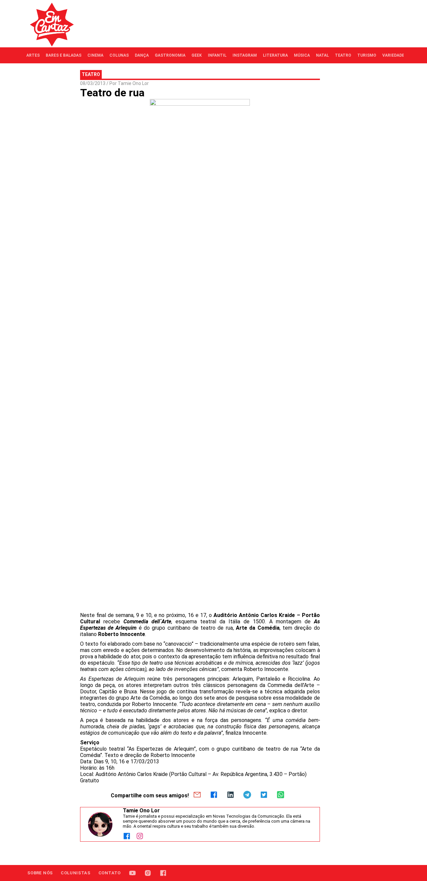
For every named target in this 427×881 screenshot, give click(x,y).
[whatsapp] (280, 795)
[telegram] (247, 795)
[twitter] (264, 795)
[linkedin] (230, 795)
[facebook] (213, 795)
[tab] (33, 55)
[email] (197, 795)
